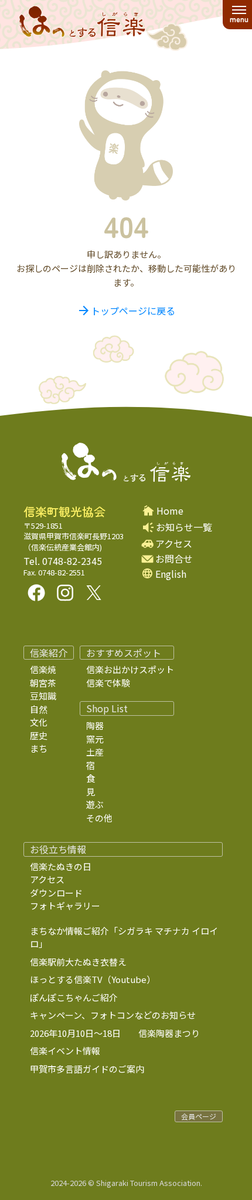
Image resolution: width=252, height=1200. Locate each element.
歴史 (38, 735)
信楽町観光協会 (64, 512)
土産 (95, 752)
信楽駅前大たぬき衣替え (78, 962)
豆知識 (43, 695)
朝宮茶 (43, 683)
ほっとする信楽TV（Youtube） (92, 979)
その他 (99, 818)
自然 (38, 709)
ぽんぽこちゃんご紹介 (74, 997)
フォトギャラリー (65, 905)
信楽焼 (43, 669)
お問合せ (174, 559)
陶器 (95, 725)
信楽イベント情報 (65, 1050)
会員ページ (198, 1116)
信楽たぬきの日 (60, 866)
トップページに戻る (126, 310)
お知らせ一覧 (184, 527)
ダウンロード (56, 893)
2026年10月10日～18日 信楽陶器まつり (115, 1033)
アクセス (173, 543)
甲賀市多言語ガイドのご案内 (87, 1069)
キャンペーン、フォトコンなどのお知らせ (113, 1015)
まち (38, 748)
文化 (38, 722)
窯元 (95, 739)
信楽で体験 (108, 683)
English (170, 574)
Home (169, 511)
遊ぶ (95, 804)
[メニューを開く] (239, 14)
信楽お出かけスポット (130, 669)
